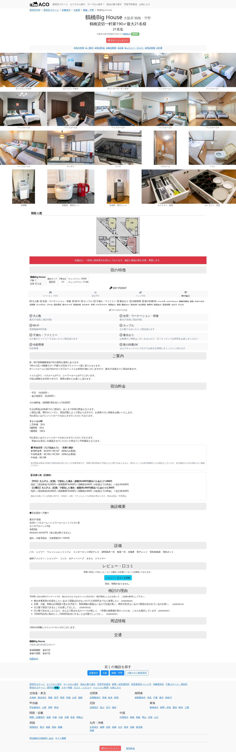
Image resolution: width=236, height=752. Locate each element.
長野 (50, 707)
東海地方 (154, 707)
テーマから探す (71, 684)
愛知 (175, 707)
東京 (161, 697)
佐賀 (108, 727)
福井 (114, 707)
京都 (54, 717)
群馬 (116, 697)
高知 (54, 727)
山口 (156, 717)
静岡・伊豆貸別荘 (120, 684)
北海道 (33, 697)
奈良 (72, 717)
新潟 (56, 707)
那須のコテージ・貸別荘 (42, 687)
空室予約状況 (130, 4)
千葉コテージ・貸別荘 (176, 684)
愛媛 (60, 727)
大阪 (105, 672)
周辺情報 (150, 47)
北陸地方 (94, 707)
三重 (187, 707)
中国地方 (124, 717)
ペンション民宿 (100, 687)
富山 (102, 707)
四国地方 (34, 727)
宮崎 (132, 727)
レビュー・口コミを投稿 (118, 577)
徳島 (48, 727)
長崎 (114, 727)
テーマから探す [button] (95, 4)
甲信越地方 (35, 707)
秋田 (62, 697)
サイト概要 (60, 738)
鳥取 (138, 717)
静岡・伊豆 (165, 707)
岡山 (144, 717)
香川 (42, 727)
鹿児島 (139, 727)
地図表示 (127, 34)
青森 (50, 697)
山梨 (44, 707)
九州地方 (94, 727)
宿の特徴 (79, 47)
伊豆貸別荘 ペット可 (141, 684)
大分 (120, 727)
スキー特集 (66, 687)
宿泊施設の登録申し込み (42, 738)
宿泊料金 (100, 47)
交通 (160, 47)
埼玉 (149, 697)
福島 (80, 697)
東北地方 (42, 697)
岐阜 (181, 707)
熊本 (126, 727)
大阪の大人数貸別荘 (137, 672)
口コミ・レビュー (83, 687)
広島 (150, 717)
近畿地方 (93, 672)
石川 (108, 707)
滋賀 (48, 717)
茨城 (104, 697)
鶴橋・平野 (117, 672)
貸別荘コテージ (60, 4)
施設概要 (112, 47)
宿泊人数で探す (114, 4)
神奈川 (168, 697)
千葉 (155, 697)
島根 (132, 717)
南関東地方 (140, 697)
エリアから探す (77, 4)
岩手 (56, 697)
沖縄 (92, 730)
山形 (74, 697)
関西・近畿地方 (37, 717)
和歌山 (79, 717)
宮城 (68, 697)
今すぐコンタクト (119, 40)
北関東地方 (95, 697)
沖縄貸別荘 (158, 684)
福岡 (102, 727)
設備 (121, 47)
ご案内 (90, 47)
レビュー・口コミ (135, 47)
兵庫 (66, 717)
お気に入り (144, 4)
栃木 (110, 697)
